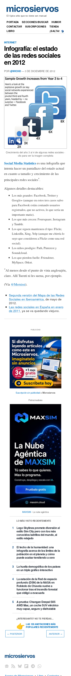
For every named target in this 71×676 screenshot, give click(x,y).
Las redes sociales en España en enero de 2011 (36, 309)
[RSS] (13, 666)
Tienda (54, 26)
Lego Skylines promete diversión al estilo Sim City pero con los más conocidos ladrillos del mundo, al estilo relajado (38, 533)
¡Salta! (55, 31)
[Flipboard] (26, 666)
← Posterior (14, 633)
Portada (13, 22)
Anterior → (55, 633)
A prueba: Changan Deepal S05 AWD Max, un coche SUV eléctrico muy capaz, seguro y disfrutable (38, 605)
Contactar (14, 26)
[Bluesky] (20, 666)
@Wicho (15, 71)
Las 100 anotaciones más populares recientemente (42, 626)
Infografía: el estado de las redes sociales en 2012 (32, 55)
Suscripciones (35, 26)
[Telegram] (33, 666)
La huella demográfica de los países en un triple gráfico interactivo (38, 568)
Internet (10, 42)
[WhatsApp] (39, 666)
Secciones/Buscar (35, 22)
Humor (56, 22)
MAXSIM (26, 512)
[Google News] (7, 666)
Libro (10, 31)
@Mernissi (18, 284)
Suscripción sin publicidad (28, 392)
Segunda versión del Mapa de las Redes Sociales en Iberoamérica (36, 297)
